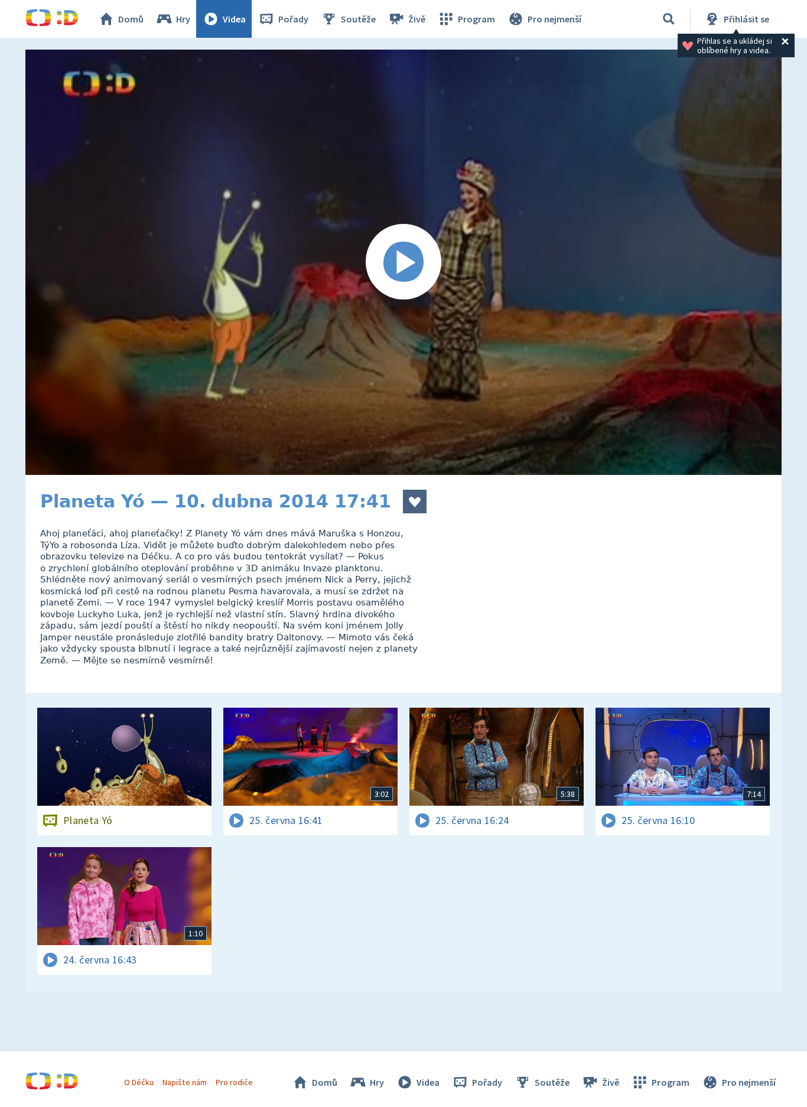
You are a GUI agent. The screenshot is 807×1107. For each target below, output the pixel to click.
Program (476, 19)
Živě (416, 19)
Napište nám (184, 1082)
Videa (234, 19)
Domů (131, 19)
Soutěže (358, 19)
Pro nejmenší (554, 19)
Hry (183, 19)
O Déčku (139, 1082)
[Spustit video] (403, 262)
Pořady (293, 19)
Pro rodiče (234, 1082)
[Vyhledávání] (668, 19)
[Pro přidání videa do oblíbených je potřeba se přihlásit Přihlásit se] (415, 501)
